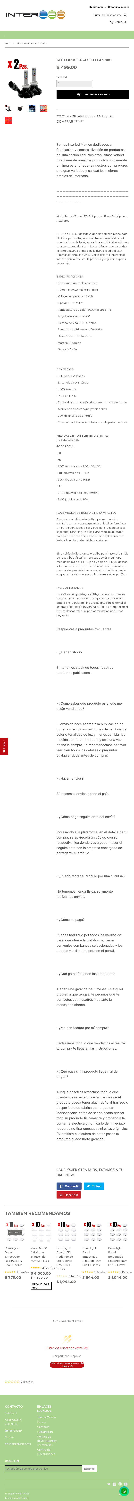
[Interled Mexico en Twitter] (108, 1484)
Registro (89, 1469)
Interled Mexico (21, 1493)
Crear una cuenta (118, 7)
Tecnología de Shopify (17, 1498)
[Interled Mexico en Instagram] (120, 1484)
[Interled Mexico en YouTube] (125, 1484)
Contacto (43, 1426)
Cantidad (62, 77)
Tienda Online (46, 1417)
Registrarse (96, 7)
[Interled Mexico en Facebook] (114, 1484)
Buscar (41, 1422)
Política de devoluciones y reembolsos (47, 1441)
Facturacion (45, 1431)
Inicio (7, 43)
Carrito (120, 22)
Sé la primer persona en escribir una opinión (67, 1365)
